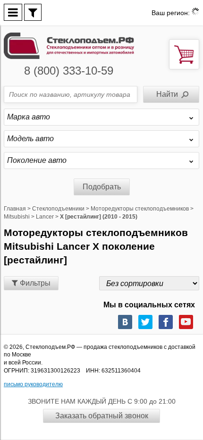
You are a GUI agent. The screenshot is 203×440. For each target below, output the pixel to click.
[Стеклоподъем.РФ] (69, 45)
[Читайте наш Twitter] (145, 322)
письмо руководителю (33, 384)
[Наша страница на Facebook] (166, 322)
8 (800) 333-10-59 (68, 70)
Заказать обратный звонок (101, 416)
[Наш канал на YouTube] (186, 322)
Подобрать (102, 187)
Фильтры (34, 283)
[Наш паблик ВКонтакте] (125, 322)
